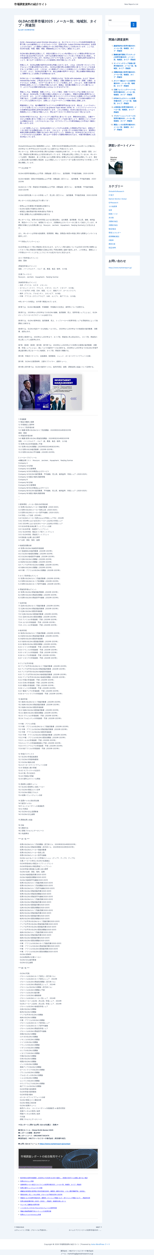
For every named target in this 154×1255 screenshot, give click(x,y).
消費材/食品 (113, 221)
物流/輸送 (112, 229)
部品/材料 (112, 248)
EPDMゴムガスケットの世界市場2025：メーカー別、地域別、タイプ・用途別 (125, 100)
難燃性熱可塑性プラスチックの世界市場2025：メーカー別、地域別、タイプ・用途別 (124, 57)
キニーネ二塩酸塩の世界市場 (29, 1204)
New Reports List (131, 4)
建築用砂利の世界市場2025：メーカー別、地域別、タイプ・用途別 (125, 48)
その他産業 (113, 206)
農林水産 (112, 244)
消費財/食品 (113, 225)
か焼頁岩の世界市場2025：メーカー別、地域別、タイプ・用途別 (125, 109)
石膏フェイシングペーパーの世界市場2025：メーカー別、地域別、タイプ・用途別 (125, 92)
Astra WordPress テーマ (100, 1244)
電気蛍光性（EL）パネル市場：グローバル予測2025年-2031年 (41, 1194)
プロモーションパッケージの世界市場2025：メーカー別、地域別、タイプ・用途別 (125, 118)
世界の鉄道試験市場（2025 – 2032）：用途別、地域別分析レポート (43, 1201)
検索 (110, 20)
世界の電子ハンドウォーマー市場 (31, 1188)
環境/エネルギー (115, 233)
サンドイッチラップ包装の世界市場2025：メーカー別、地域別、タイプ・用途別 (125, 65)
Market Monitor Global (118, 199)
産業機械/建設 (114, 236)
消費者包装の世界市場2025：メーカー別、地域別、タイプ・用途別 (125, 74)
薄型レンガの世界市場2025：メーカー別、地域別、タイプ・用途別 (125, 127)
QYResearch (113, 203)
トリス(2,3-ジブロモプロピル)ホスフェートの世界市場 (38, 1208)
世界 (110, 210)
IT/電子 (111, 195)
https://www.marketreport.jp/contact (54, 1144)
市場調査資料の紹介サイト (30, 4)
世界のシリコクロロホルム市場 (30, 1214)
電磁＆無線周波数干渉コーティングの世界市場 (35, 1211)
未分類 (111, 218)
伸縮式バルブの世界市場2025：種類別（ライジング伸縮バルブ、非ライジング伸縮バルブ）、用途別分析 (55, 1198)
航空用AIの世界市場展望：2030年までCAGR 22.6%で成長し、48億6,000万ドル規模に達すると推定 (54, 1178)
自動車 (111, 240)
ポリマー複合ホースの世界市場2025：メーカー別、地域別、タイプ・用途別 (124, 83)
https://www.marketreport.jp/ (120, 268)
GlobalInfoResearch (116, 191)
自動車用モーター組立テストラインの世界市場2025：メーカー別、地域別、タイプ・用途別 (50, 1184)
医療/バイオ (113, 214)
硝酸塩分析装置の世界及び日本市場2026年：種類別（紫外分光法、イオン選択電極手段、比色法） (53, 1191)
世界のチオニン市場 (27, 1181)
